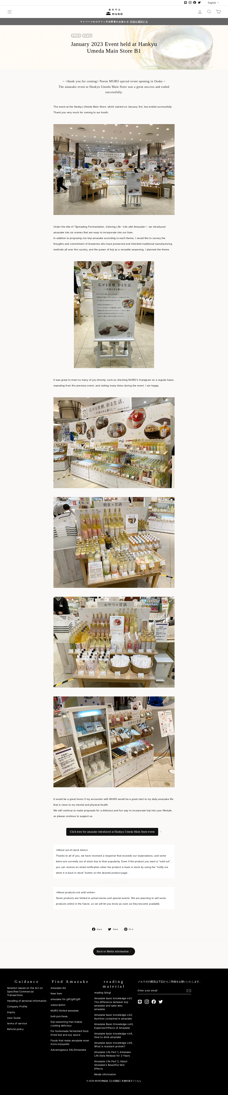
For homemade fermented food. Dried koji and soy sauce (70, 1033)
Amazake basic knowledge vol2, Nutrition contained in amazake (113, 1016)
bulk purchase (59, 1016)
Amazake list (58, 988)
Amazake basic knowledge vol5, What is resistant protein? (113, 1044)
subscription (58, 1004)
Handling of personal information (27, 1000)
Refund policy (15, 1029)
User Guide (13, 1017)
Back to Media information (113, 951)
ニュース (76, 36)
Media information (105, 1074)
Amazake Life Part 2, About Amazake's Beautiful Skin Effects (110, 1065)
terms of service (17, 1023)
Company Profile (17, 1006)
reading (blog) (102, 992)
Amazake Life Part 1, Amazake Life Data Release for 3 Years (112, 1054)
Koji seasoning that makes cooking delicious (66, 1023)
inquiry (11, 1012)
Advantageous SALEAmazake (68, 1049)
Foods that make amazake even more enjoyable (70, 1042)
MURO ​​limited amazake (65, 1010)
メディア (87, 36)
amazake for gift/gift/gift (65, 999)
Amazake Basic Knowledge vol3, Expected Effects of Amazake (114, 1026)
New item (56, 993)
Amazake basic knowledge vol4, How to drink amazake (113, 1035)
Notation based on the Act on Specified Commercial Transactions (25, 992)
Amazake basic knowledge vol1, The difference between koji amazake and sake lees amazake (113, 1004)
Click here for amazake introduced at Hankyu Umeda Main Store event (112, 831)
